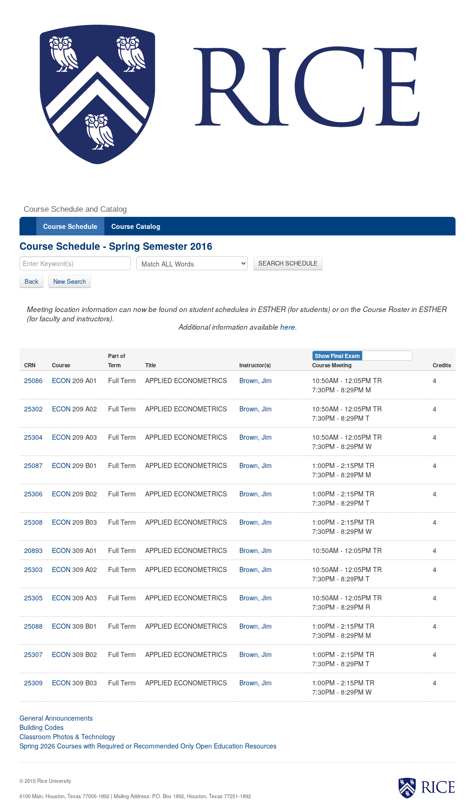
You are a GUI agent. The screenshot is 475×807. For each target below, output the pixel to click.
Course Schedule (70, 226)
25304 (33, 437)
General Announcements (56, 717)
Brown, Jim (255, 380)
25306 (33, 493)
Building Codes (41, 727)
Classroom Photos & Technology (67, 736)
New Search (69, 281)
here (287, 327)
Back (32, 281)
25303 (33, 569)
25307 (33, 654)
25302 (33, 408)
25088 (33, 626)
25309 (33, 682)
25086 (33, 380)
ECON (61, 380)
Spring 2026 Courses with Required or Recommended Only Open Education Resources (147, 745)
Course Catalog (135, 226)
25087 (33, 465)
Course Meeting (332, 365)
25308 (33, 522)
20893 (33, 550)
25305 (33, 597)
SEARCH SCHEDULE (288, 263)
